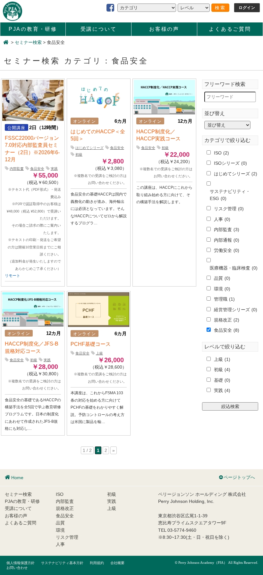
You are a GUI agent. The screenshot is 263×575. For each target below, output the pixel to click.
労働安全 (226, 250)
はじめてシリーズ (89, 148)
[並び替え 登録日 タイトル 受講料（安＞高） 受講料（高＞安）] (226, 125)
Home (17, 477)
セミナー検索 (28, 42)
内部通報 (226, 240)
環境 (222, 288)
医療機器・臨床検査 (234, 268)
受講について (99, 29)
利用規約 (97, 563)
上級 (99, 353)
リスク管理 (229, 208)
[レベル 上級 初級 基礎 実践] (194, 8)
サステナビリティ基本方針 (62, 563)
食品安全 (37, 169)
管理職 (224, 299)
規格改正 (226, 319)
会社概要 (117, 563)
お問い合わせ (17, 568)
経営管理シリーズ (235, 309)
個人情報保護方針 (20, 563)
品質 (222, 278)
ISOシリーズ (230, 163)
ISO (221, 152)
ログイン (247, 7)
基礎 (222, 380)
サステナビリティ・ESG (230, 195)
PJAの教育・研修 (33, 29)
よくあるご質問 (230, 29)
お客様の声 (164, 29)
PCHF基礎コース (91, 344)
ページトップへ (239, 477)
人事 (222, 219)
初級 (78, 154)
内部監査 (17, 169)
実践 (54, 169)
